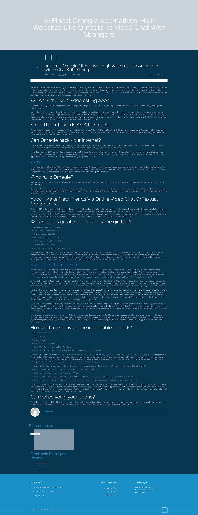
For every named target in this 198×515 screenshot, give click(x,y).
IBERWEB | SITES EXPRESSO (49, 510)
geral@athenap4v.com (111, 495)
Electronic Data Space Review (49, 456)
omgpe (79, 169)
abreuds (61, 74)
